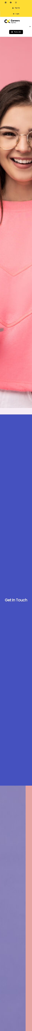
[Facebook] (10, 2)
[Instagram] (16, 2)
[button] (30, 26)
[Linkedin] (5, 2)
